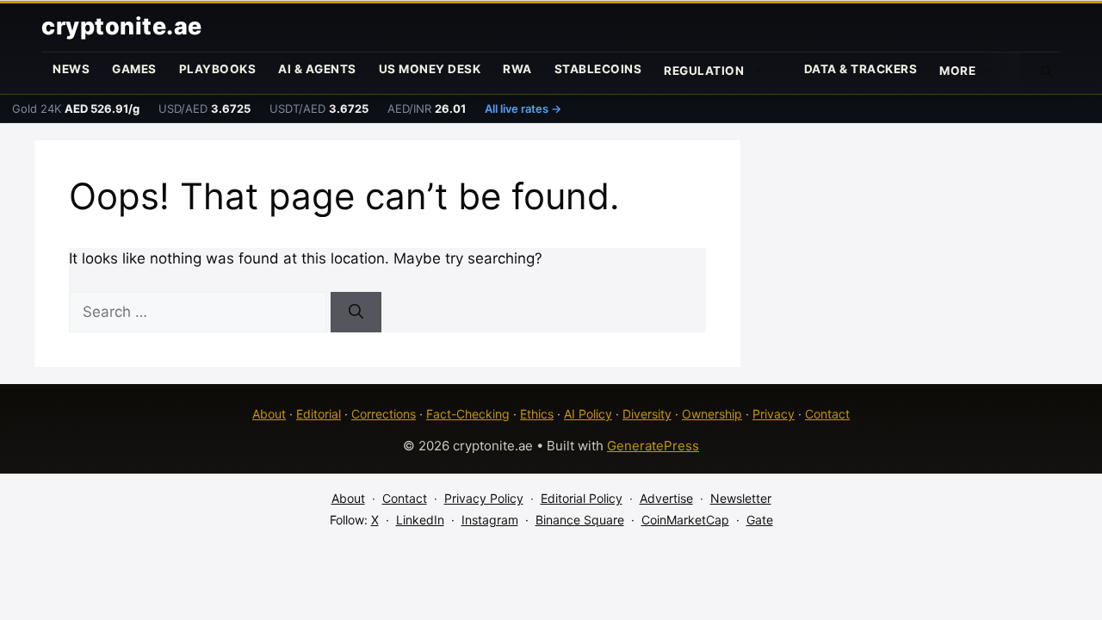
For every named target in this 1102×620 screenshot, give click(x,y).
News (71, 69)
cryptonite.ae (121, 26)
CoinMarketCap (685, 519)
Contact (827, 413)
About (269, 413)
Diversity (647, 413)
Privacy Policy (483, 498)
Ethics (537, 413)
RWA (517, 69)
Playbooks (218, 69)
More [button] (957, 71)
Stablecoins (598, 69)
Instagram (489, 519)
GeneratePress (653, 445)
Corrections (383, 413)
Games (134, 69)
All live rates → (523, 108)
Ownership (712, 413)
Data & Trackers (861, 69)
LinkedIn (420, 519)
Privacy (773, 413)
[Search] (356, 312)
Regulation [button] (704, 71)
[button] (1047, 70)
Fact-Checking (468, 413)
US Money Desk (430, 69)
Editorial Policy (581, 498)
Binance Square (580, 519)
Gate (759, 519)
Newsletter (740, 498)
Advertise (666, 498)
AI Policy (588, 413)
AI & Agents (317, 69)
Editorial (318, 413)
